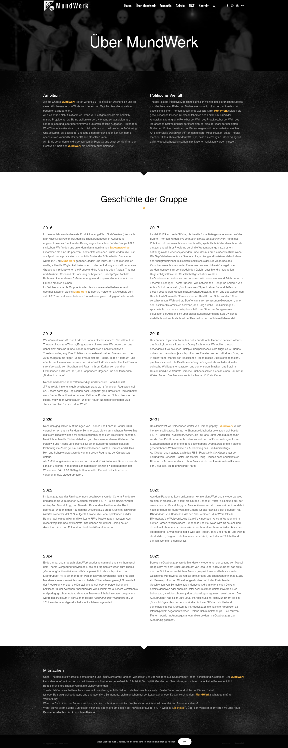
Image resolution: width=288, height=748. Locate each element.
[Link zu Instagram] (232, 5)
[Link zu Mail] (242, 5)
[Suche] (214, 5)
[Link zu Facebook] (227, 5)
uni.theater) (179, 708)
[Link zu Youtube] (237, 5)
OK (184, 741)
